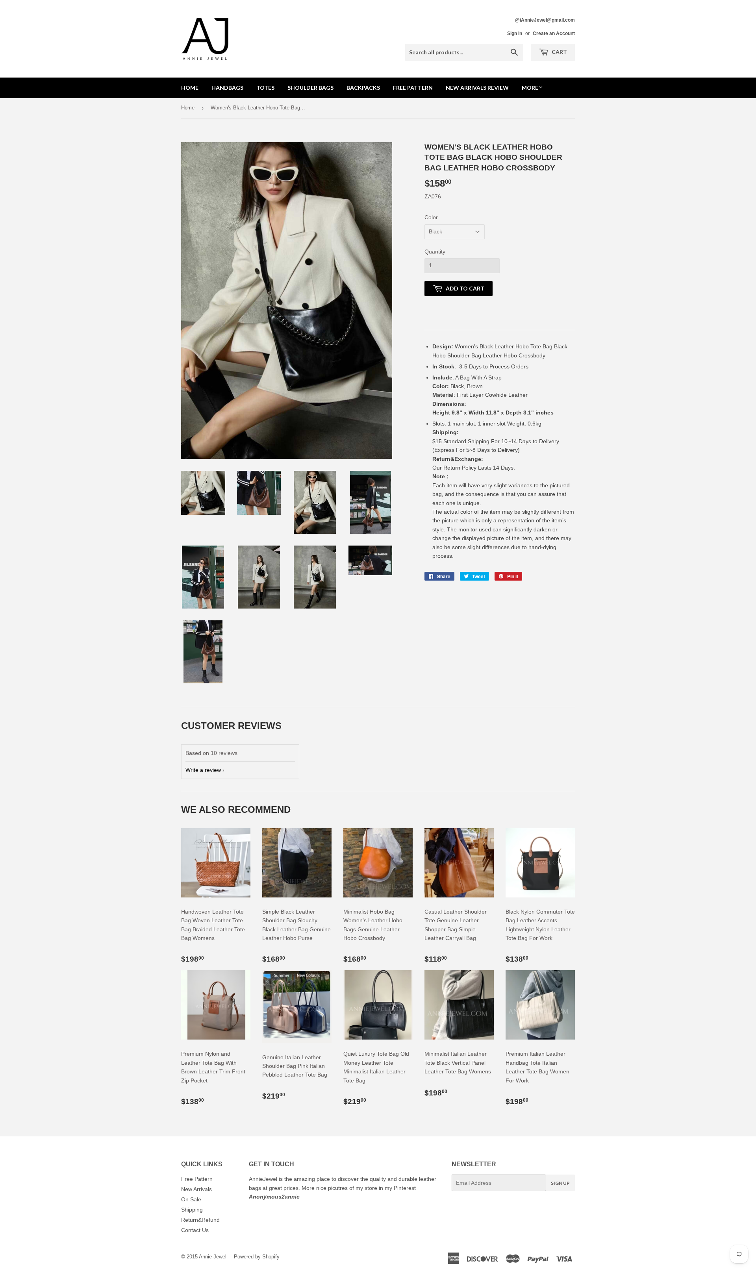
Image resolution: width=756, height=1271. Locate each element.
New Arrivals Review (477, 87)
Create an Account (554, 33)
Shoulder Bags (310, 87)
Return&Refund (200, 1220)
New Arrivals (196, 1189)
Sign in (514, 33)
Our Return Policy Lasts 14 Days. (474, 467)
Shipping (192, 1209)
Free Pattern (413, 87)
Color (431, 217)
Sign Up (560, 1183)
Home (189, 87)
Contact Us (195, 1230)
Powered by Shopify (257, 1257)
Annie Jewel (212, 1257)
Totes (265, 87)
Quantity (434, 251)
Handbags (227, 87)
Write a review (203, 770)
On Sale (191, 1199)
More (530, 87)
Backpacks (363, 87)
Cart (558, 51)
